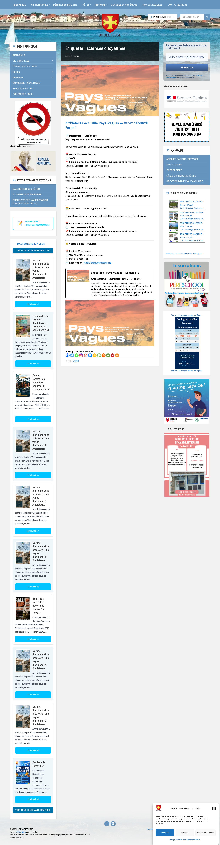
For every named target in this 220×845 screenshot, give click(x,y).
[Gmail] (86, 355)
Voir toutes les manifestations (32, 250)
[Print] (104, 355)
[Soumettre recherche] (207, 17)
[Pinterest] (112, 355)
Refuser (184, 832)
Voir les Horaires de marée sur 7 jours (186, 315)
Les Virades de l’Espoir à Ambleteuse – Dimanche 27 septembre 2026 (40, 323)
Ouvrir (182, 208)
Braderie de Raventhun (38, 764)
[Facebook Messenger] (90, 355)
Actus (76, 56)
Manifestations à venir (31, 244)
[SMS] (99, 355)
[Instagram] (81, 355)
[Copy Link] (95, 355)
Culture (76, 360)
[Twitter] (72, 355)
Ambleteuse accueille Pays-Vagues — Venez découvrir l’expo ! (106, 125)
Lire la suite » (33, 304)
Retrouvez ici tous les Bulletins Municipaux (184, 253)
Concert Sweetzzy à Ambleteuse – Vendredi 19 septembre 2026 (40, 382)
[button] (214, 808)
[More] (117, 355)
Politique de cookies (176, 840)
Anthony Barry (21, 832)
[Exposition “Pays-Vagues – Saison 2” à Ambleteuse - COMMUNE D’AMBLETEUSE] (110, 283)
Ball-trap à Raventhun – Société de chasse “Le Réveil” (39, 606)
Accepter (165, 832)
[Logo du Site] (110, 36)
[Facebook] (68, 355)
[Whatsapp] (77, 355)
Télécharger (189, 208)
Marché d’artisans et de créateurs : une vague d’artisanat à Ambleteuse (40, 269)
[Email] (108, 355)
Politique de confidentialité (191, 840)
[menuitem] (19, 4)
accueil (68, 56)
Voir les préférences (205, 832)
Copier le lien (198, 208)
